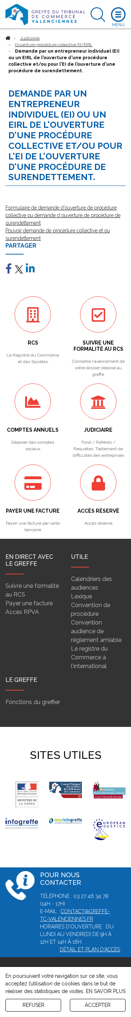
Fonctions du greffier (32, 702)
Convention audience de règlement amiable (96, 631)
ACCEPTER (98, 1005)
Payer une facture (29, 603)
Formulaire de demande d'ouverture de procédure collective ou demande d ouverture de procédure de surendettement (62, 215)
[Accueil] (8, 38)
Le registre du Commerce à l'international (89, 657)
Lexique (81, 596)
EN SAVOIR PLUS (106, 991)
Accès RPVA (22, 612)
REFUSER (33, 1005)
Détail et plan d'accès (90, 949)
